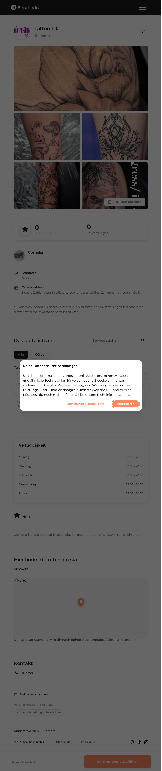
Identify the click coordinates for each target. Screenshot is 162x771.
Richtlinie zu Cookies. (114, 395)
